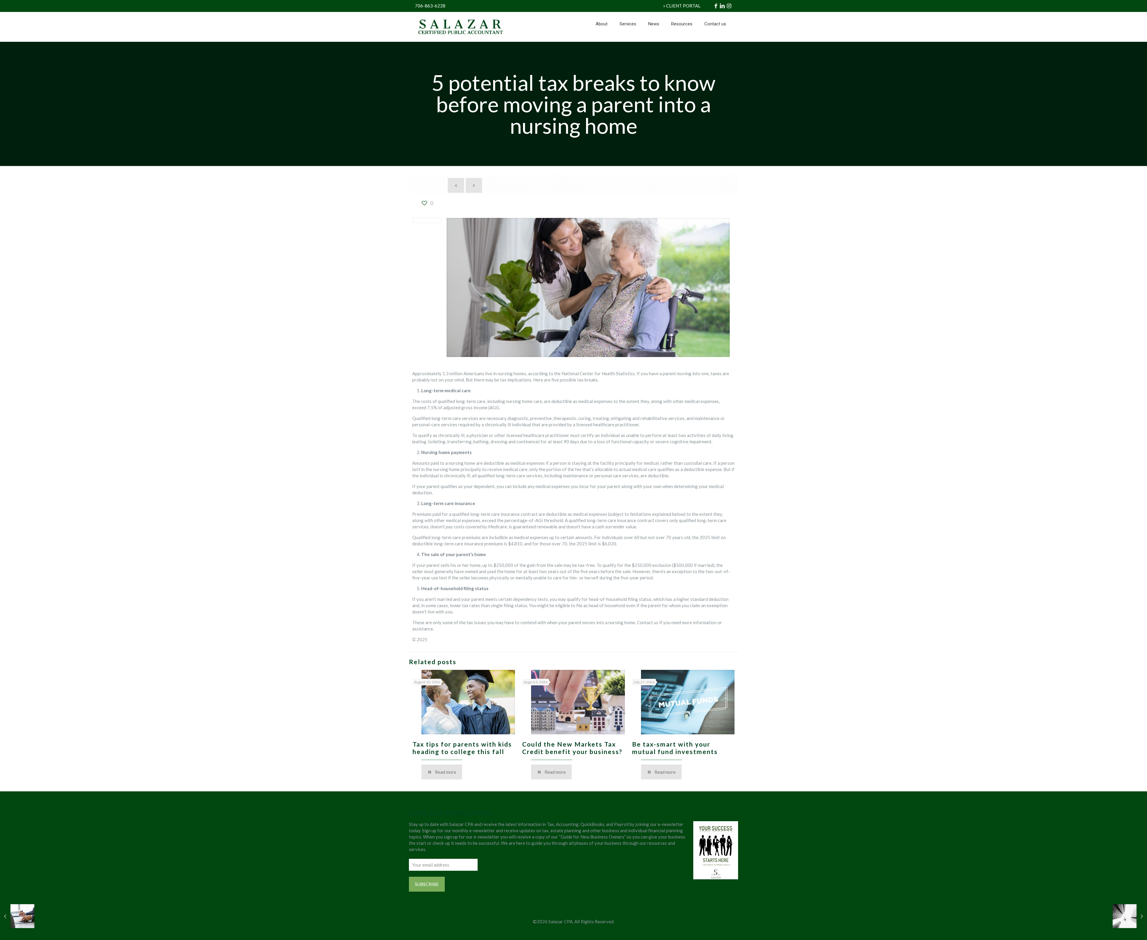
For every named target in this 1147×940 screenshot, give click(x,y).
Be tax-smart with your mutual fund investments (675, 747)
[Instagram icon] (580, 930)
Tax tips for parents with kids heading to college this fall (462, 747)
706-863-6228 (430, 5)
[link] (628, 39)
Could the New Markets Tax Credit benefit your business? (572, 747)
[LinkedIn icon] (573, 930)
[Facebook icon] (567, 930)
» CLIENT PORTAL (681, 5)
